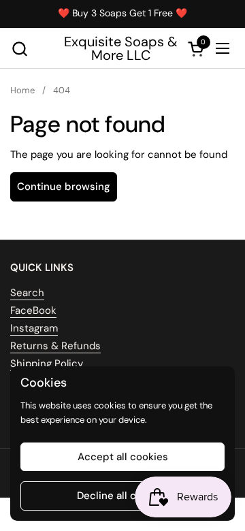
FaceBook (33, 310)
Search (27, 293)
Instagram (34, 328)
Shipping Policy (46, 363)
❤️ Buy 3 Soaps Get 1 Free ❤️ (122, 13)
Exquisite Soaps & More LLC (121, 48)
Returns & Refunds (55, 346)
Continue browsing (63, 186)
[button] (19, 48)
